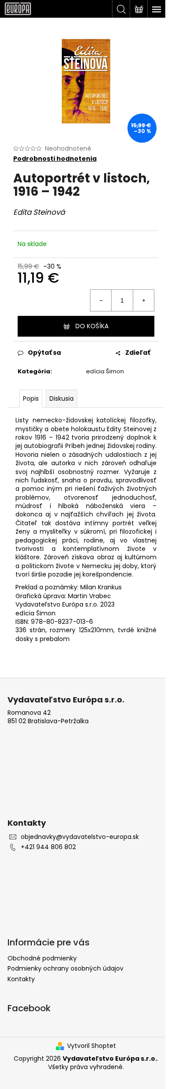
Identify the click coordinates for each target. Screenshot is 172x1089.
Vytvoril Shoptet (91, 1046)
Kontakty (21, 979)
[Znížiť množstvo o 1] (101, 300)
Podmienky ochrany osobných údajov (65, 968)
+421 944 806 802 (48, 847)
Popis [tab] (31, 398)
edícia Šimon (105, 371)
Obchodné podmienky (42, 958)
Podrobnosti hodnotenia (55, 159)
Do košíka (91, 326)
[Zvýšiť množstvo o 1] (143, 300)
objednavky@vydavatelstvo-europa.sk (80, 837)
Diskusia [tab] (61, 398)
